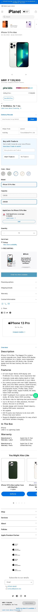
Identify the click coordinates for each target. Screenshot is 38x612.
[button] (2, 12)
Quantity (4, 228)
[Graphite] (3, 174)
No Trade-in (25, 157)
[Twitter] (7, 313)
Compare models (18, 332)
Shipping (10, 82)
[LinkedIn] (11, 313)
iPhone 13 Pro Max (9, 184)
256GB (5, 202)
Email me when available (19, 275)
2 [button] (16, 503)
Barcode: (13, 34)
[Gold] (22, 174)
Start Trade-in (9, 157)
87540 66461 (12, 586)
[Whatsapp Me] (2, 304)
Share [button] (5, 308)
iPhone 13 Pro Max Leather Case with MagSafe (12, 486)
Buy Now (22, 2)
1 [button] (13, 503)
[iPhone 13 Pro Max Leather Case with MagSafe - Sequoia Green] (13, 470)
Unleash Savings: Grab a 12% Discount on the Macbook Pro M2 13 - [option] (19, 2)
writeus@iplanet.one (14, 589)
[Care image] (4, 215)
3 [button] (19, 503)
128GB (5, 195)
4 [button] (22, 503)
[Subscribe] (31, 582)
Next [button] (36, 2)
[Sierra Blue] (29, 174)
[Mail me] (8, 304)
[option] (12, 24)
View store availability (10, 244)
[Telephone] (5, 304)
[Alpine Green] (9, 174)
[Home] (15, 11)
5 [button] (24, 503)
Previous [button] (2, 2)
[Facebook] (2, 313)
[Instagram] (5, 313)
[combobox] (17, 16)
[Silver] (16, 173)
